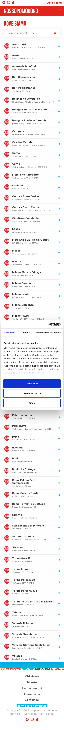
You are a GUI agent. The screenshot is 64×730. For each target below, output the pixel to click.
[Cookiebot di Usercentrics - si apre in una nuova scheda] (48, 324)
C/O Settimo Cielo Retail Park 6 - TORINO (30, 538)
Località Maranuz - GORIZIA (24, 657)
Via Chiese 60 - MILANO (26, 273)
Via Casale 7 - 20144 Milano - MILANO (28, 317)
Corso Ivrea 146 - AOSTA (22, 56)
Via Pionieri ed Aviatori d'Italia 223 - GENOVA (31, 208)
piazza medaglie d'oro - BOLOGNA (29, 122)
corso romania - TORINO (33, 603)
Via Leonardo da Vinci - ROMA (25, 176)
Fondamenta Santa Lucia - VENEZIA (31, 646)
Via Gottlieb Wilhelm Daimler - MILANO (29, 143)
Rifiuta (32, 403)
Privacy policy (29, 713)
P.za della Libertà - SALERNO (25, 516)
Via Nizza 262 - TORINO (22, 570)
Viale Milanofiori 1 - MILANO (24, 67)
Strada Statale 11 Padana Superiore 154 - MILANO (33, 100)
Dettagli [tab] (26, 332)
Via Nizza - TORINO (24, 592)
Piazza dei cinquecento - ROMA (28, 505)
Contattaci (32, 699)
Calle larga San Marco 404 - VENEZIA (28, 635)
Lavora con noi (32, 688)
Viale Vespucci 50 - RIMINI (23, 460)
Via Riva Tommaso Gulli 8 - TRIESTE (27, 614)
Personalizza (30, 393)
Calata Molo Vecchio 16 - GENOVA (26, 198)
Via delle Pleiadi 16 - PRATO (24, 438)
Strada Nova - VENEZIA (22, 624)
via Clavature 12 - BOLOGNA (29, 111)
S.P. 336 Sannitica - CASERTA (30, 241)
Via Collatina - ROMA (25, 483)
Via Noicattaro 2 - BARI (24, 78)
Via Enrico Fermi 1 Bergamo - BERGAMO (30, 165)
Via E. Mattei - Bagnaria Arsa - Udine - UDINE (31, 427)
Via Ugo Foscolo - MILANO (23, 284)
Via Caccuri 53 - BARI (23, 89)
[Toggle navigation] (57, 11)
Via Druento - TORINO (22, 559)
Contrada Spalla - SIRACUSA (24, 252)
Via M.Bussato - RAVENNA (23, 449)
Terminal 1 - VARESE (23, 306)
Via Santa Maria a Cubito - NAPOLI (27, 219)
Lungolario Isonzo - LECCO (24, 230)
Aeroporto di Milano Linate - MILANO (28, 295)
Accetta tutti (32, 383)
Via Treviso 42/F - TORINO (23, 581)
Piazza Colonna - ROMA (25, 494)
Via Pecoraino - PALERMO (23, 416)
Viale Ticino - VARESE (21, 187)
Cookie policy (46, 713)
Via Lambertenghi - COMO (24, 154)
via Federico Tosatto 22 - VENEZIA (26, 263)
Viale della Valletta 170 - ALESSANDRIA (28, 46)
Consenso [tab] (9, 332)
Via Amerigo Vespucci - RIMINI (25, 470)
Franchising (32, 694)
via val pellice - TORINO (28, 527)
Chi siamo (32, 676)
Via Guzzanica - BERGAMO (24, 548)
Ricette (32, 682)
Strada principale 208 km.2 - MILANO (28, 132)
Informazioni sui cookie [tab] (48, 332)
